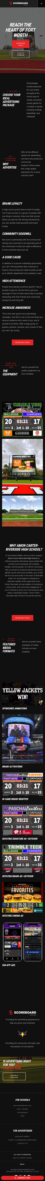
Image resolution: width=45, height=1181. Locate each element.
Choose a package (14, 1076)
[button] (41, 3)
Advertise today (20, 44)
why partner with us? (22, 1105)
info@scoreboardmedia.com (22, 1170)
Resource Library (22, 1136)
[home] (19, 3)
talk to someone (20, 54)
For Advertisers (22, 1130)
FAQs (22, 1116)
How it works (22, 1109)
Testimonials (22, 1112)
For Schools (22, 1100)
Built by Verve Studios (22, 1158)
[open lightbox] (22, 419)
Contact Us (23, 1143)
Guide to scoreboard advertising (22, 1140)
